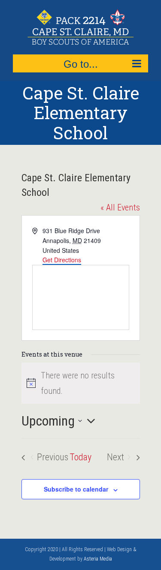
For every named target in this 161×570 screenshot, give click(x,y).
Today (80, 457)
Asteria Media (98, 559)
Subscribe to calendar (76, 489)
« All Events (120, 207)
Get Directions (62, 259)
